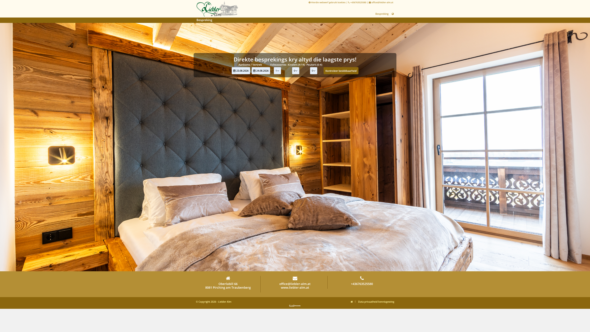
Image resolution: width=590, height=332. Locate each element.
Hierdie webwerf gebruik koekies (328, 2)
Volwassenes (278, 64)
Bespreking (382, 14)
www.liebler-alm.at (295, 287)
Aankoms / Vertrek (250, 64)
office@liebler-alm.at (382, 2)
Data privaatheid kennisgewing (376, 301)
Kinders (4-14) (296, 64)
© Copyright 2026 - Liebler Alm (213, 301)
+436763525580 (358, 2)
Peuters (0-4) (314, 64)
